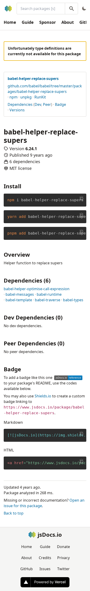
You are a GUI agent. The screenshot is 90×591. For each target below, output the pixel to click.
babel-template (19, 299)
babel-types (73, 299)
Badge (60, 104)
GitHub (26, 568)
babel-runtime (49, 294)
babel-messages (20, 294)
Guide (28, 22)
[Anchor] (24, 186)
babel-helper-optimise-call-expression (36, 288)
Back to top (14, 513)
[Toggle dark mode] (84, 8)
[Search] (71, 8)
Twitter (63, 568)
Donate (63, 546)
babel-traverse (47, 299)
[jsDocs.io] (8, 8)
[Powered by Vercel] (45, 582)
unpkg (26, 97)
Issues (45, 568)
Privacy (63, 557)
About (67, 22)
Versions (17, 110)
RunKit (40, 97)
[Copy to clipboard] (81, 198)
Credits (45, 557)
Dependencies (20, 104)
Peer (47, 104)
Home (10, 22)
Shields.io (43, 396)
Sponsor (47, 22)
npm (13, 97)
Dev (38, 104)
